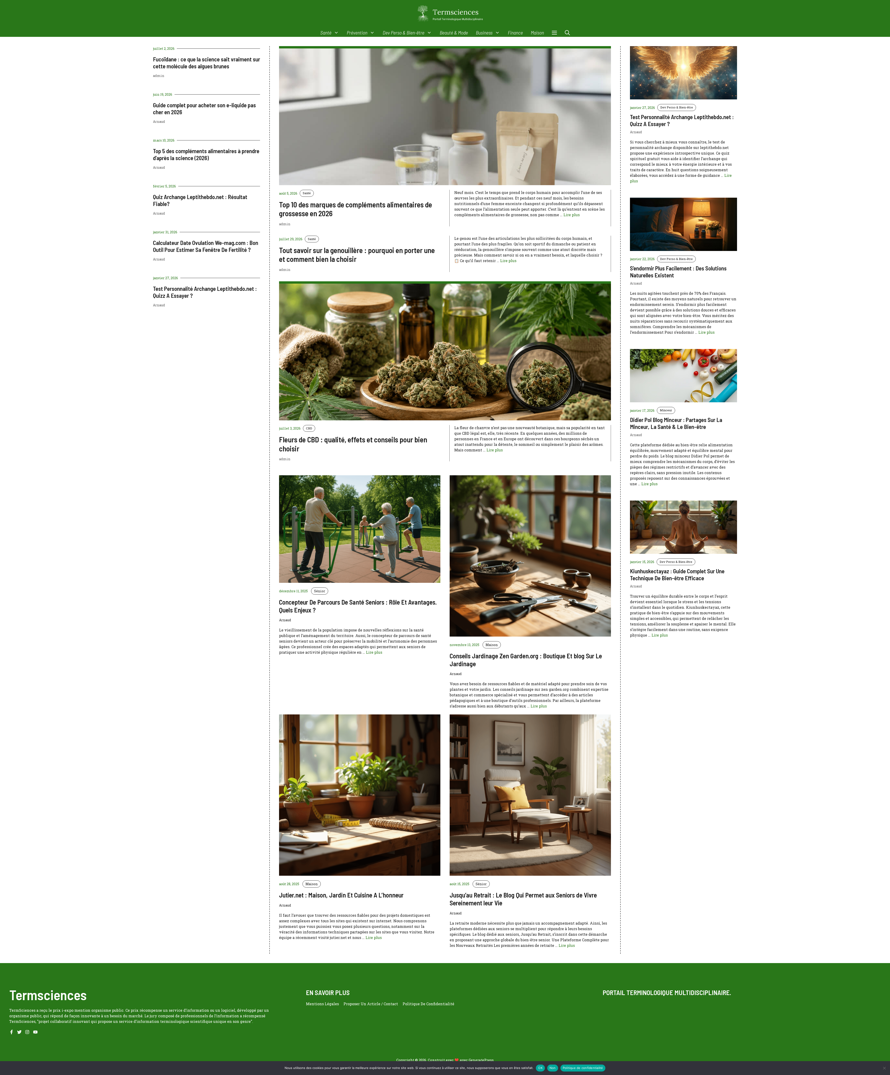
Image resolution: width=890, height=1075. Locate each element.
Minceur (666, 410)
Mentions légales (322, 1003)
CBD (309, 428)
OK (540, 1068)
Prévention (357, 32)
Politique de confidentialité (583, 1068)
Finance (515, 32)
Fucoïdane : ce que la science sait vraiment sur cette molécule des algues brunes (206, 63)
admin (158, 75)
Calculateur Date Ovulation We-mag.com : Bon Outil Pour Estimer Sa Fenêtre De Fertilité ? (205, 246)
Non (553, 1068)
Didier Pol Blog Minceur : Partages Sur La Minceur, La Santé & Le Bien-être (676, 423)
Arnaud (159, 121)
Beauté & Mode (454, 32)
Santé (325, 32)
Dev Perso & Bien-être (403, 32)
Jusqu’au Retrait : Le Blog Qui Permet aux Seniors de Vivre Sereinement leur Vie (523, 899)
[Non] (884, 1068)
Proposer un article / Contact (370, 1003)
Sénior (319, 591)
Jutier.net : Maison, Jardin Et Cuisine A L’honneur (341, 895)
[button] (567, 32)
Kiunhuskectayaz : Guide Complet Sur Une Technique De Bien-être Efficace (677, 574)
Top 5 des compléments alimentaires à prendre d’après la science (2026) (206, 154)
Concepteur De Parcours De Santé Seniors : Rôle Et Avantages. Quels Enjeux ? (358, 606)
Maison (537, 32)
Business (484, 32)
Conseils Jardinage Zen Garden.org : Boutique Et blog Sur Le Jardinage (526, 660)
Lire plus (571, 214)
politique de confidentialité (428, 1003)
